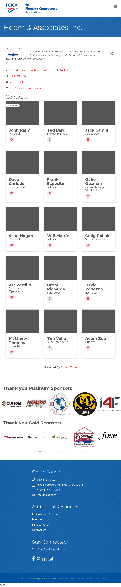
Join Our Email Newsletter (48, 549)
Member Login (41, 519)
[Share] (112, 53)
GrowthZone (68, 367)
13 (71, 451)
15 (78, 451)
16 (81, 451)
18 (87, 451)
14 (74, 451)
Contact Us (39, 529)
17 (84, 451)
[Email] (11, 140)
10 (62, 451)
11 (65, 451)
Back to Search (14, 48)
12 (68, 451)
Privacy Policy (40, 524)
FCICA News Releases (45, 514)
